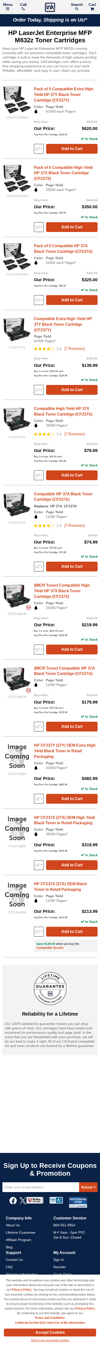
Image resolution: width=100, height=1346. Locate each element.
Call (23, 4)
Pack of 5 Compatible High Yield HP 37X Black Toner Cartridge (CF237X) (63, 173)
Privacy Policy (22, 1289)
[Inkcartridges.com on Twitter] (22, 1203)
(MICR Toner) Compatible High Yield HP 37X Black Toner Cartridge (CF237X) (62, 591)
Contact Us (14, 1260)
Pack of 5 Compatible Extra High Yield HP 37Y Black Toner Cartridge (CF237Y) (63, 94)
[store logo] (50, 8)
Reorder (59, 1267)
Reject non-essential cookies (50, 1340)
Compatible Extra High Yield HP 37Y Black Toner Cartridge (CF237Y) (63, 324)
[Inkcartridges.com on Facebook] (13, 1203)
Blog (9, 1247)
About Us (13, 1225)
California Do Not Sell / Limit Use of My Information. (50, 1322)
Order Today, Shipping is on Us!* (50, 20)
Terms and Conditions (50, 1318)
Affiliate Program (18, 1240)
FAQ (9, 1267)
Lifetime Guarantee (20, 1232)
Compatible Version (49, 948)
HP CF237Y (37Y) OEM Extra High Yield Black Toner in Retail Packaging (65, 751)
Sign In (58, 1260)
